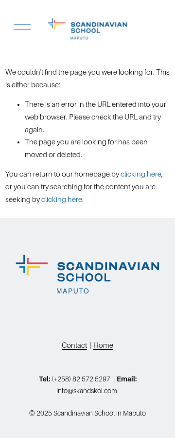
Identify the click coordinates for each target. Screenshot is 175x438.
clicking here (141, 174)
